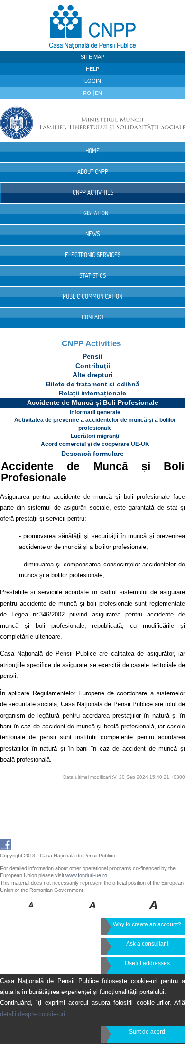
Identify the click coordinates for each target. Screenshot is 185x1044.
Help (92, 69)
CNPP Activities (91, 343)
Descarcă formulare (92, 453)
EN (98, 93)
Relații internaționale (92, 393)
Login (92, 81)
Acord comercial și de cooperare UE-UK (95, 444)
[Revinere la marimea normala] (31, 912)
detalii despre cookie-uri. (33, 1014)
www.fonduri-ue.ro (86, 875)
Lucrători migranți (95, 436)
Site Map (92, 57)
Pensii (92, 356)
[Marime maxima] (154, 912)
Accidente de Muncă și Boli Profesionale (92, 402)
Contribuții (92, 365)
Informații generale (95, 412)
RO (87, 93)
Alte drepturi (93, 374)
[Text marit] (93, 912)
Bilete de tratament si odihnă (92, 384)
